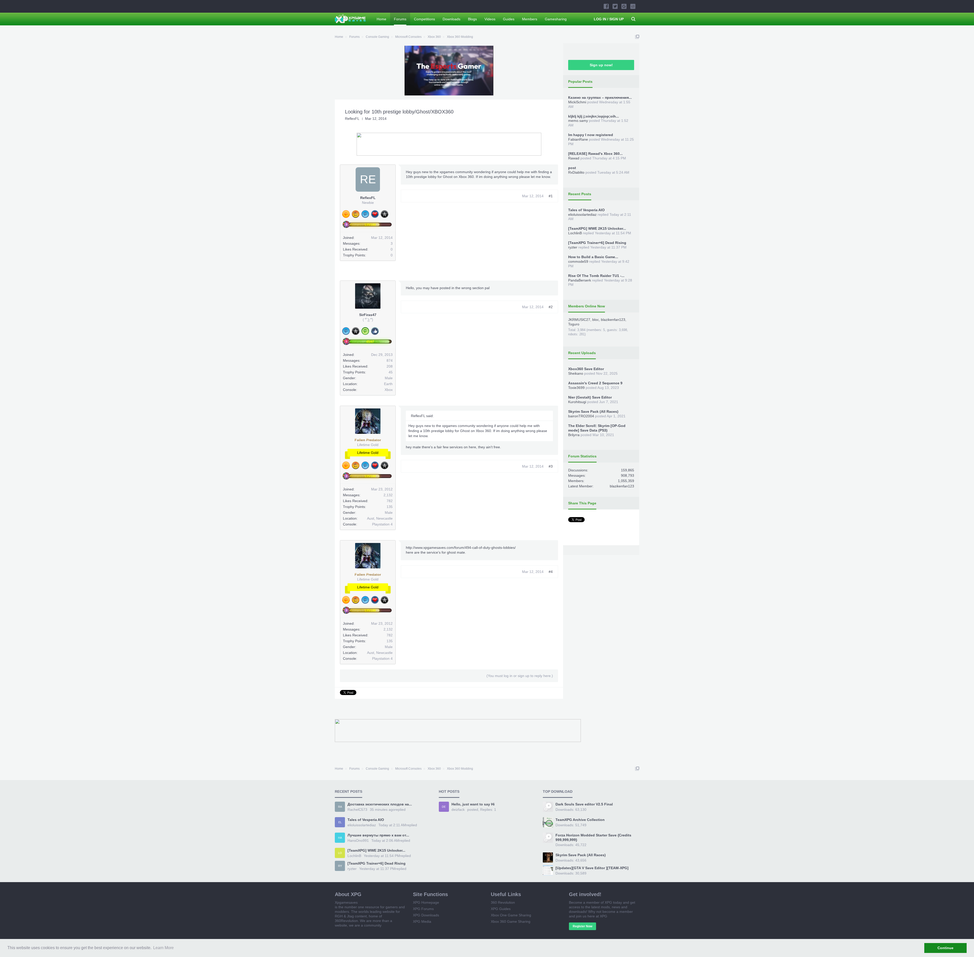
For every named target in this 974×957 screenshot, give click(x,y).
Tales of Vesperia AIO (586, 210)
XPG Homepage (426, 902)
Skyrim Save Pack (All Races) (593, 411)
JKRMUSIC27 (579, 320)
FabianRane (578, 139)
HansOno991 (358, 840)
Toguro (573, 324)
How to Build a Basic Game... (593, 257)
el (340, 822)
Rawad (573, 158)
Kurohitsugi (577, 402)
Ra (340, 806)
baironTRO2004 (581, 416)
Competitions (424, 19)
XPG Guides (501, 909)
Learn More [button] (163, 948)
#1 (551, 196)
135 (390, 507)
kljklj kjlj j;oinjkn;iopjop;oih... (593, 116)
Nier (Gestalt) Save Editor (590, 397)
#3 (551, 466)
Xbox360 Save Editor (586, 369)
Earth (388, 384)
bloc (595, 320)
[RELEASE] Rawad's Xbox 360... (595, 154)
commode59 (578, 261)
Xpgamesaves (346, 902)
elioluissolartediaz (582, 214)
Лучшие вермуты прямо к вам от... (378, 835)
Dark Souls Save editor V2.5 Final (584, 804)
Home (381, 19)
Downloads (451, 19)
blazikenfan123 (613, 320)
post (572, 168)
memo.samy (578, 121)
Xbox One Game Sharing (511, 915)
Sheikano (575, 373)
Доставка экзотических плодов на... (379, 804)
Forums (400, 19)
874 (390, 360)
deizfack (458, 809)
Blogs (472, 19)
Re (368, 179)
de (444, 806)
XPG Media (422, 921)
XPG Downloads (426, 915)
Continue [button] (945, 948)
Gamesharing (556, 19)
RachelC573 (357, 809)
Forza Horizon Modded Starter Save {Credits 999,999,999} (593, 837)
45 (391, 372)
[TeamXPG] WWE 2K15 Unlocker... (597, 228)
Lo (340, 852)
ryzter (572, 247)
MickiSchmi (577, 102)
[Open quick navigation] (637, 37)
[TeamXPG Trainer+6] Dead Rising (597, 243)
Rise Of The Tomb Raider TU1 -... (596, 276)
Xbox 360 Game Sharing (510, 921)
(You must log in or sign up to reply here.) (519, 676)
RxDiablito (576, 172)
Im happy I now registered (590, 135)
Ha (340, 837)
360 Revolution (503, 902)
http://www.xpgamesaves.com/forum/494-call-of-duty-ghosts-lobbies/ (461, 548)
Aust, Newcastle (380, 518)
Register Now (582, 926)
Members (529, 19)
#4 (551, 572)
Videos (489, 19)
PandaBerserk (579, 280)
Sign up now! (601, 65)
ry (340, 865)
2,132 (388, 495)
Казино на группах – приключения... (600, 97)
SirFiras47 (367, 315)
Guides (508, 19)
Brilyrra (574, 435)
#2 (551, 307)
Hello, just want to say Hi (473, 804)
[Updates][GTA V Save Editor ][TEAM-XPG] (592, 868)
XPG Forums (423, 909)
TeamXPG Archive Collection (580, 820)
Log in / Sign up (609, 19)
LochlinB (575, 233)
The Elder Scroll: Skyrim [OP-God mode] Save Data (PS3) (596, 428)
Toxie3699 (576, 388)
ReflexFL (352, 119)
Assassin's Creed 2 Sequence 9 (595, 383)
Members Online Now (586, 306)
